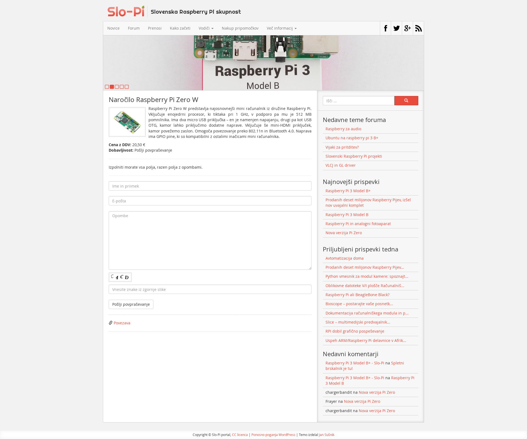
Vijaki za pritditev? (342, 147)
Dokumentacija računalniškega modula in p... (367, 313)
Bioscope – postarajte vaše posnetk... (359, 303)
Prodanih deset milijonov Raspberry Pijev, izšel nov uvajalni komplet (368, 202)
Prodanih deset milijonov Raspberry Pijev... (365, 267)
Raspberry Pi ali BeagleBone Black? (357, 294)
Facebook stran (385, 28)
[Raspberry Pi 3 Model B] (263, 62)
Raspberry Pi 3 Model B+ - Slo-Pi (355, 363)
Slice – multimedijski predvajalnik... (358, 322)
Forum (134, 28)
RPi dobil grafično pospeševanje (355, 331)
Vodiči (205, 28)
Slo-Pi (174, 11)
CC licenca (240, 434)
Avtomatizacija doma (345, 258)
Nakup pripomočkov (240, 28)
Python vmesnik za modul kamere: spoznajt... (367, 276)
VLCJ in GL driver (341, 165)
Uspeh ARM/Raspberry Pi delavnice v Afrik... (366, 340)
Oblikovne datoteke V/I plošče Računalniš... (365, 285)
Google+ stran (407, 28)
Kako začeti (180, 28)
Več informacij (280, 28)
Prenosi (155, 28)
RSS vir (418, 28)
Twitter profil (396, 28)
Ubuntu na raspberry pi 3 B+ (352, 137)
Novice (113, 28)
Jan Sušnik (326, 434)
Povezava (122, 322)
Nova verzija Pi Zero (344, 232)
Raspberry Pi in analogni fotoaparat (358, 223)
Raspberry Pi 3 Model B (347, 214)
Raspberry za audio (343, 128)
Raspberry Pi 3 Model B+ (348, 190)
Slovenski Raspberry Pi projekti (354, 156)
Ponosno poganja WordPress (273, 434)
